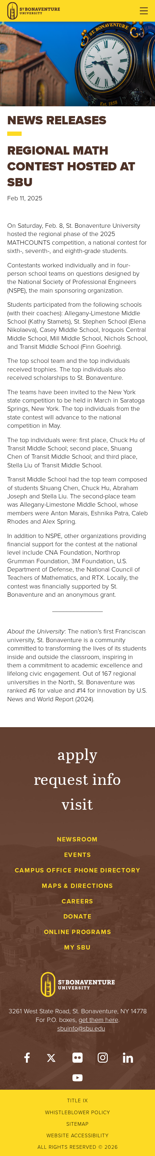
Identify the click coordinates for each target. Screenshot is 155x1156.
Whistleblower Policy (77, 1113)
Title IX (77, 1101)
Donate (77, 916)
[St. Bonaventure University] (33, 11)
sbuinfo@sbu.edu (81, 1028)
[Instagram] (102, 1059)
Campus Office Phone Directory (78, 870)
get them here (98, 1020)
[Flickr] (77, 1059)
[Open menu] (144, 11)
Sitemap (77, 1124)
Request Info (77, 779)
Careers (78, 901)
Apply (77, 754)
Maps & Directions (77, 886)
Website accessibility (77, 1136)
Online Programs (77, 932)
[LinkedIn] (128, 1059)
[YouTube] (77, 1079)
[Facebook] (27, 1059)
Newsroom (77, 839)
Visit (77, 803)
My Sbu (77, 947)
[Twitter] (52, 1059)
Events (77, 855)
